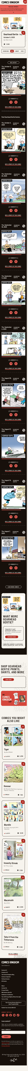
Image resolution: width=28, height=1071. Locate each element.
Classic (7, 756)
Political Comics (5, 979)
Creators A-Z (5, 972)
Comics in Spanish (6, 977)
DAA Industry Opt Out (7, 992)
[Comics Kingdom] (10, 962)
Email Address (6, 1029)
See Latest (14, 62)
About (3, 986)
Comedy (7, 794)
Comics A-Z (4, 970)
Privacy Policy (5, 990)
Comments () (14, 98)
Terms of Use (5, 999)
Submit (6, 1036)
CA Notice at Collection (7, 994)
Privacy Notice (6, 1045)
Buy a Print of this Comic (13, 107)
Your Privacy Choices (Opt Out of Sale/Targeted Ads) (13, 1003)
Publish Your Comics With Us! (9, 1007)
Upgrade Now (12, 637)
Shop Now (9, 679)
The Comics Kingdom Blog (8, 974)
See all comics (13, 953)
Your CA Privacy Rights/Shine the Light (11, 997)
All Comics (4, 981)
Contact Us (4, 988)
